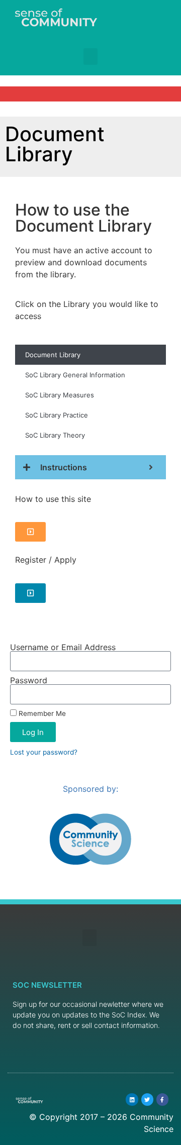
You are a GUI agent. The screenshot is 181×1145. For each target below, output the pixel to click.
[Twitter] (147, 1099)
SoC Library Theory (55, 435)
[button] (90, 56)
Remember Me (41, 713)
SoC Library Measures (59, 395)
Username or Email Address (63, 647)
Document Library (52, 355)
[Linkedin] (132, 1099)
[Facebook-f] (162, 1099)
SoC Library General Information (75, 375)
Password (28, 680)
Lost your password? (43, 752)
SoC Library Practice (56, 415)
